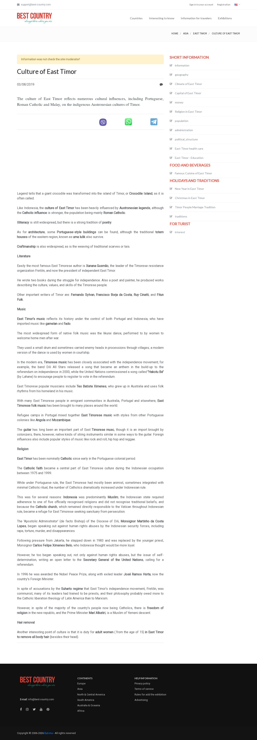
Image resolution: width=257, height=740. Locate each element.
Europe (81, 683)
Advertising (141, 699)
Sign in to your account (201, 4)
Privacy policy (142, 683)
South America (85, 699)
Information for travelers (196, 18)
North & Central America (91, 694)
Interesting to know (161, 18)
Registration (223, 4)
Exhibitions (225, 18)
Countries (136, 18)
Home (174, 33)
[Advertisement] (90, 161)
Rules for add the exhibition (150, 694)
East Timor (200, 33)
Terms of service (144, 688)
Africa (80, 710)
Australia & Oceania (88, 705)
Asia (185, 33)
